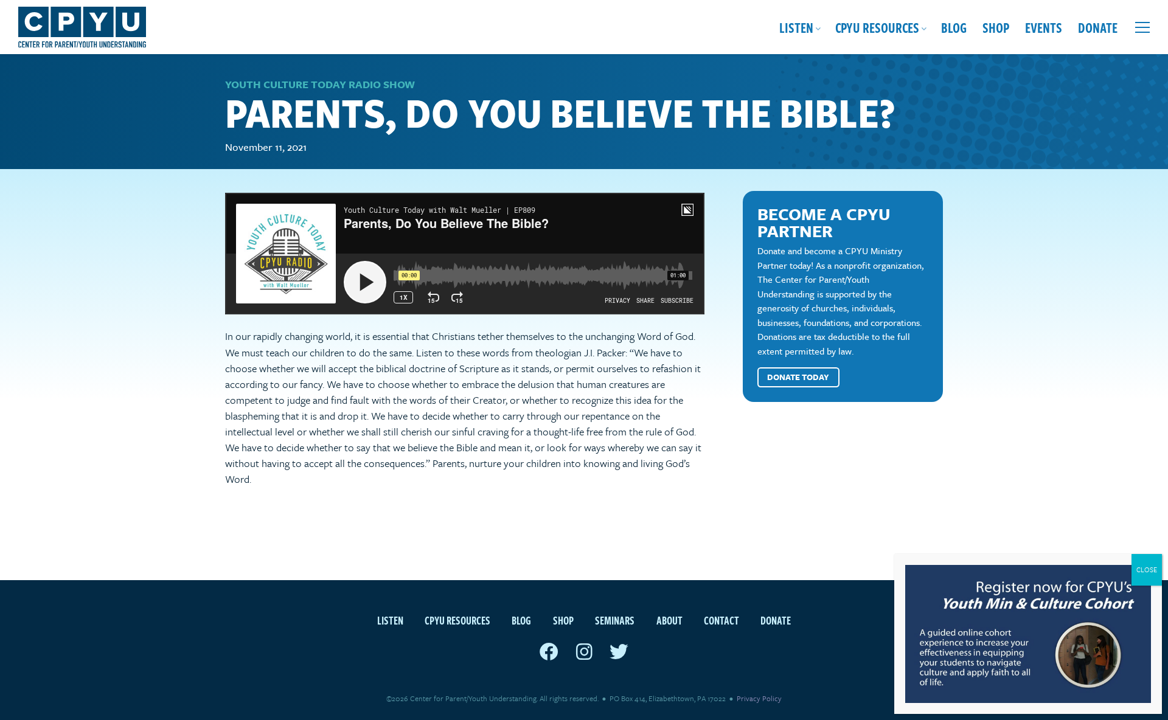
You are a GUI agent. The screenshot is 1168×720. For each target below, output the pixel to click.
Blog (954, 27)
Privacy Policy (759, 698)
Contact (721, 620)
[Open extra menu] (1142, 27)
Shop (995, 27)
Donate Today (798, 377)
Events (1043, 27)
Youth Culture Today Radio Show (320, 84)
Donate (1098, 27)
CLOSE (1146, 569)
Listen (796, 27)
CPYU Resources (877, 27)
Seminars (614, 620)
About (669, 620)
